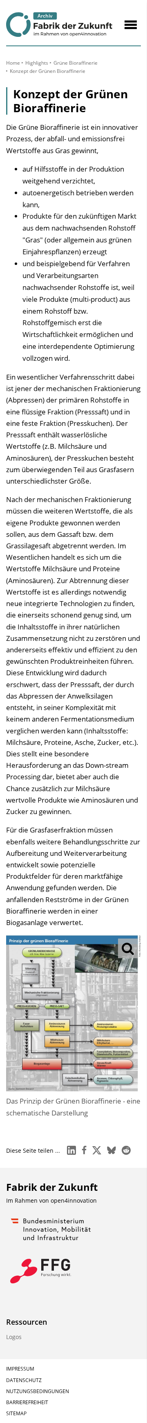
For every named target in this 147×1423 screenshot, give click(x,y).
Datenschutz (24, 1380)
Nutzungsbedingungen (37, 1391)
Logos (14, 1337)
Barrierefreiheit (27, 1402)
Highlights (36, 62)
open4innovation (74, 1200)
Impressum (20, 1368)
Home (13, 62)
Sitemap (16, 1413)
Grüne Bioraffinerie (75, 62)
